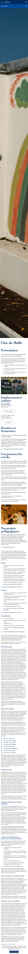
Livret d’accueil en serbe (8, 738)
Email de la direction (5, 416)
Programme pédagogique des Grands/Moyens (14, 631)
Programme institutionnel (9, 547)
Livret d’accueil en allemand (9, 752)
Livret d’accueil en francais (9, 742)
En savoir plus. (16, 949)
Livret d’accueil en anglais (9, 750)
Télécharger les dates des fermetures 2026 (13, 449)
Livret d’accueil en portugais (9, 740)
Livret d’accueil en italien (9, 746)
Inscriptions (8, 422)
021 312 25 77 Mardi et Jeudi (7, 415)
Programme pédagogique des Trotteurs (12, 612)
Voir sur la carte (8, 411)
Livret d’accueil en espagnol (9, 744)
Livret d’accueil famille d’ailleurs (10, 748)
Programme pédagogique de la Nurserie (12, 587)
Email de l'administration (6, 418)
